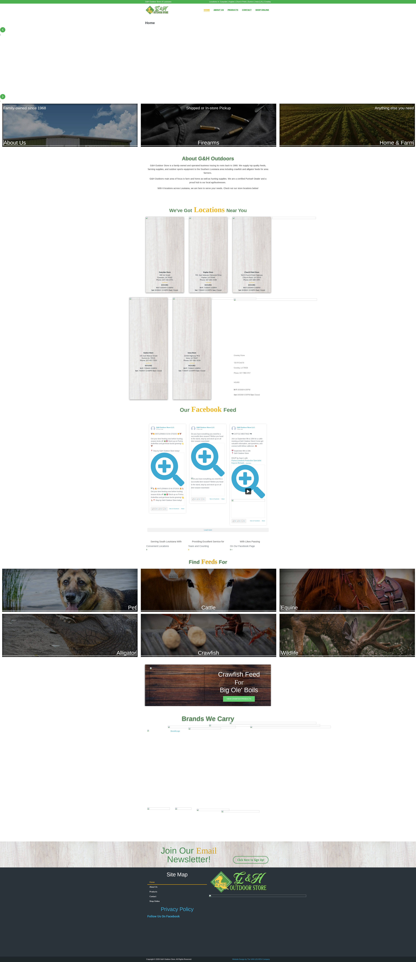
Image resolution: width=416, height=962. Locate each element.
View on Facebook (174, 508)
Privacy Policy (177, 909)
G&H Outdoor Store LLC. (165, 427)
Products (233, 10)
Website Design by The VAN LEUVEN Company (251, 959)
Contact (247, 10)
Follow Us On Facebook (163, 916)
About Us (219, 10)
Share (182, 508)
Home (207, 10)
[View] (167, 470)
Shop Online (262, 10)
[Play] (248, 491)
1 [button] (2, 29)
